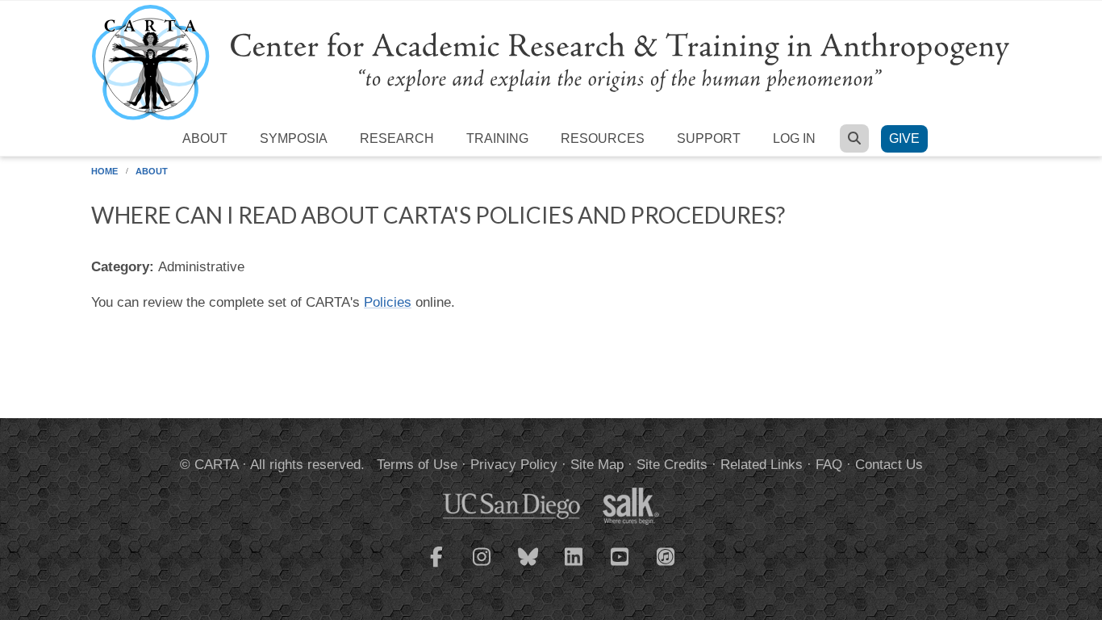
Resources (603, 138)
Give (904, 138)
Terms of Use (417, 464)
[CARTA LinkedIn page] (574, 567)
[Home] (551, 61)
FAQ (829, 464)
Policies (387, 302)
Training (497, 138)
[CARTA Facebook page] (436, 567)
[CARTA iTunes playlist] (666, 555)
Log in (794, 138)
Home (104, 171)
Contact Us (889, 464)
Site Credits (672, 464)
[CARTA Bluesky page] (528, 567)
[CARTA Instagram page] (482, 567)
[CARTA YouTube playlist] (620, 567)
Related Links (761, 464)
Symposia (294, 138)
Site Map (597, 464)
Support (709, 138)
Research (397, 138)
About (204, 138)
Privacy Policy (513, 464)
